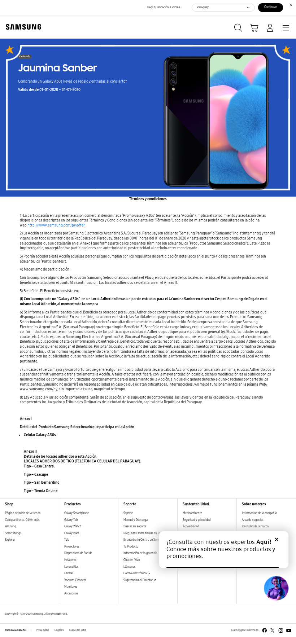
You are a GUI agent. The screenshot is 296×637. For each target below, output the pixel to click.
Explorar (10, 539)
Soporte (128, 513)
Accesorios (71, 593)
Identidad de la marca (255, 526)
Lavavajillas (71, 566)
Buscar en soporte (134, 526)
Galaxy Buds (71, 533)
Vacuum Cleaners (75, 580)
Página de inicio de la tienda (22, 513)
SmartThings (13, 533)
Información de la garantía (140, 553)
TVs (66, 539)
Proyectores (71, 546)
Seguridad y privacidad (196, 520)
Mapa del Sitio (77, 630)
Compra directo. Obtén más (22, 520)
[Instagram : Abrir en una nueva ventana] (280, 630)
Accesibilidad (191, 526)
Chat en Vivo (131, 560)
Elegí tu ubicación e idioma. (164, 7)
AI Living (10, 526)
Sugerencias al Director (138, 580)
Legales (59, 630)
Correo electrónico (135, 573)
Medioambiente (192, 513)
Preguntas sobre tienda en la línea (145, 533)
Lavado (68, 573)
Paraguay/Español (15, 630)
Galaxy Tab (71, 520)
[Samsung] (22, 27)
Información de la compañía (259, 513)
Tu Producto (130, 546)
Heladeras (70, 560)
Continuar (270, 7)
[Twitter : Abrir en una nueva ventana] (272, 630)
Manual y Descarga (135, 520)
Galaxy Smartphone (76, 513)
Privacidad (42, 630)
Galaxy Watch (73, 526)
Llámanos (129, 566)
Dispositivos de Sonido (78, 553)
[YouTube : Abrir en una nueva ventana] (288, 630)
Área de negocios (253, 520)
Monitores (70, 586)
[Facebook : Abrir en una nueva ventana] (264, 630)
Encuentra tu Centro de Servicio (143, 539)
